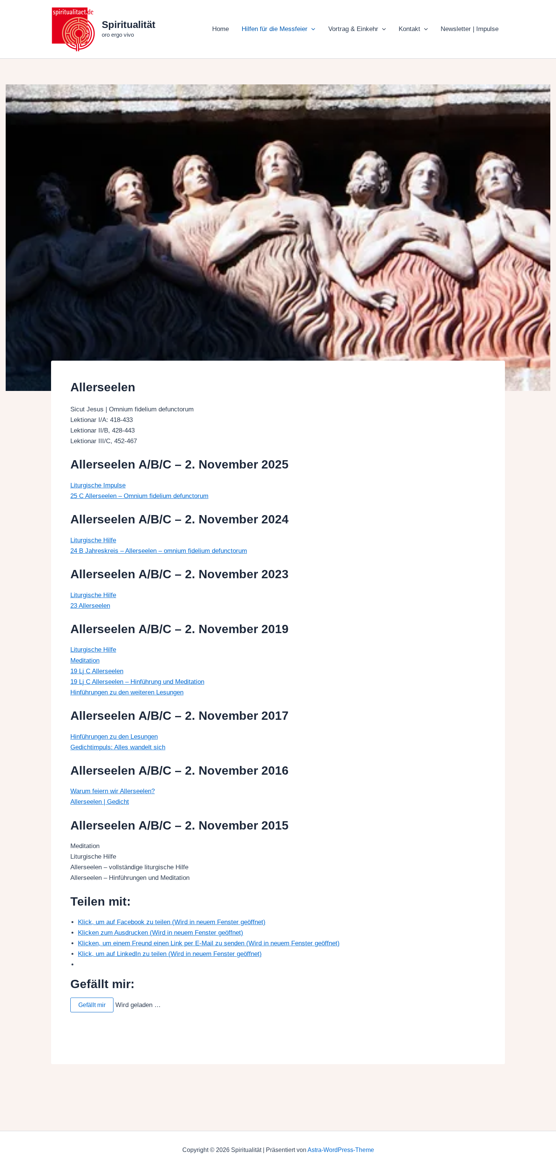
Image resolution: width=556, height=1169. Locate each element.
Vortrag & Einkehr (353, 29)
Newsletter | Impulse (470, 29)
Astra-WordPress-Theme (341, 1150)
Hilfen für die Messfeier (275, 29)
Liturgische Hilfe (93, 540)
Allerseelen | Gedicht (99, 801)
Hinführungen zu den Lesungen (114, 736)
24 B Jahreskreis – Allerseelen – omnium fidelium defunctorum (158, 550)
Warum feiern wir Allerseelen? (112, 791)
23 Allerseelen (90, 605)
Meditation (84, 660)
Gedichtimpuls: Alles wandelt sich (117, 747)
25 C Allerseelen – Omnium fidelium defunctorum (139, 496)
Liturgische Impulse (98, 485)
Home (220, 29)
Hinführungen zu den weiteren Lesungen (126, 692)
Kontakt (409, 29)
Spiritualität (128, 24)
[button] (311, 29)
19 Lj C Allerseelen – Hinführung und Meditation (137, 681)
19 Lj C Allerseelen (96, 671)
